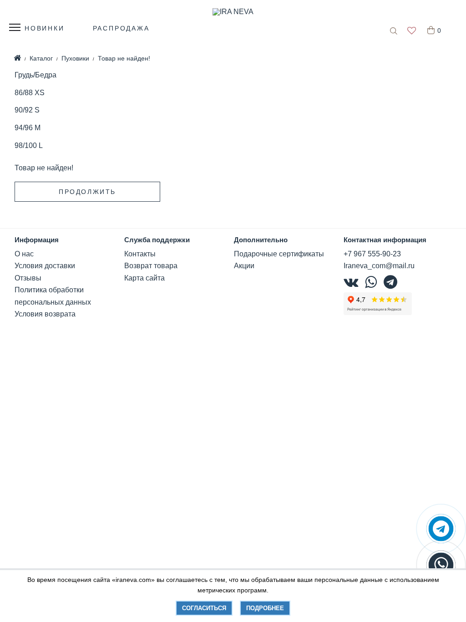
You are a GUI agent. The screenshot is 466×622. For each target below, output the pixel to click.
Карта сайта (144, 278)
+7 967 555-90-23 (372, 254)
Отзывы (28, 278)
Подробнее (265, 608)
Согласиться (204, 608)
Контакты (140, 254)
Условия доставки (45, 266)
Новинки (45, 28)
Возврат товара (150, 266)
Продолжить (87, 191)
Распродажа (121, 28)
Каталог (41, 58)
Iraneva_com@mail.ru (379, 266)
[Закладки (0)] (411, 31)
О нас (24, 254)
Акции (244, 266)
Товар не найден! (124, 58)
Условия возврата (45, 314)
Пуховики (75, 58)
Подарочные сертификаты (279, 254)
